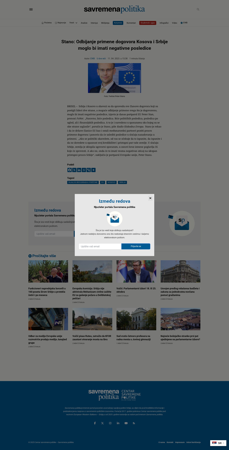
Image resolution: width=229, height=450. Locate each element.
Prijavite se (136, 246)
